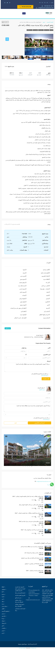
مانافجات (4, 628)
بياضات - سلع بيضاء (44, 289)
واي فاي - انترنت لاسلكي (19, 318)
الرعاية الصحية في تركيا (20, 593)
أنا (25, 354)
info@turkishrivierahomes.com (43, 481)
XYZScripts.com (33, 648)
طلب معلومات (46, 378)
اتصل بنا (49, 484)
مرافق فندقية (22, 282)
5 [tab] (22, 467)
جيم (48, 305)
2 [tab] (29, 467)
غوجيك (3, 620)
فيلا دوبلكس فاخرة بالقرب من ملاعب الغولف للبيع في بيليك (31, 504)
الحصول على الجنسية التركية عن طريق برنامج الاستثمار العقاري (20, 588)
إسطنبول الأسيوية (5, 611)
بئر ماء (47, 282)
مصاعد (23, 295)
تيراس (47, 298)
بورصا (3, 618)
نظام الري (23, 311)
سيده (3, 603)
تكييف (47, 295)
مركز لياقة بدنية (21, 285)
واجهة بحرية (22, 314)
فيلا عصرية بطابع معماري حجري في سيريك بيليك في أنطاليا (31, 521)
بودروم (3, 594)
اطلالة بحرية (46, 279)
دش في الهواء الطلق (44, 314)
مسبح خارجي (22, 289)
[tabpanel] (27, 450)
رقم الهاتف (23, 348)
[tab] (7, 39)
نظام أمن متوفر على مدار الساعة (18, 308)
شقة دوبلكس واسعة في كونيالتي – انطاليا (34, 570)
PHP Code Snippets (22, 648)
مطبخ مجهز (22, 301)
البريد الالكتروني (46, 354)
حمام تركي (46, 311)
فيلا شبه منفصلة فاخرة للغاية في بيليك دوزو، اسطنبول (32, 558)
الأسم (49, 348)
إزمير (3, 633)
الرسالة (48, 361)
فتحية (3, 596)
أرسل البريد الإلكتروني (40, 423)
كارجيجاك (4, 623)
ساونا (24, 269)
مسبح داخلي (22, 292)
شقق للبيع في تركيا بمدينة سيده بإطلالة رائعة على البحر (32, 546)
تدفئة (47, 292)
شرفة (24, 273)
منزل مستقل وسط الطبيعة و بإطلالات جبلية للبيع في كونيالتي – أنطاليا (29, 513)
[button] (25, 7)
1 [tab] (31, 467)
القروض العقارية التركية (20, 595)
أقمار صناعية (46, 269)
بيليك (3, 601)
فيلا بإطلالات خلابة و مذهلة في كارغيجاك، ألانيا (34, 552)
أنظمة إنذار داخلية (45, 273)
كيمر (3, 599)
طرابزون (3, 616)
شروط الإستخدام (44, 375)
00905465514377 (28, 337)
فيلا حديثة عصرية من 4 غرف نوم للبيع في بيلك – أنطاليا (32, 529)
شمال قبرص (4, 606)
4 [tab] (24, 467)
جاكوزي (47, 301)
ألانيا (2, 591)
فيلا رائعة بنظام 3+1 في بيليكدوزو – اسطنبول (34, 563)
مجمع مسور (22, 279)
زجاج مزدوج (46, 318)
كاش (3, 625)
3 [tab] (27, 467)
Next (3, 450)
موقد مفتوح (22, 305)
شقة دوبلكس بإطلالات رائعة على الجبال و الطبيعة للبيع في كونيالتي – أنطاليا (27, 496)
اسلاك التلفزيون (45, 276)
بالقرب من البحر (45, 285)
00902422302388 (38, 337)
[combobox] (15, 357)
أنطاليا (3, 587)
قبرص (3, 630)
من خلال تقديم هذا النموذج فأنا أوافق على (39, 374)
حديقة (47, 308)
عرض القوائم (7, 328)
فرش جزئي (22, 276)
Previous (52, 450)
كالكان (3, 608)
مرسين (3, 613)
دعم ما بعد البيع (18, 597)
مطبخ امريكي (22, 298)
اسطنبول (3, 589)
